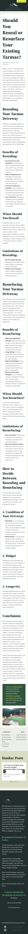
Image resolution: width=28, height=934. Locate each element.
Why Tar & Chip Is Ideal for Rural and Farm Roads (21, 735)
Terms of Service (17, 927)
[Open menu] (26, 7)
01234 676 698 (21, 1)
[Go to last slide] (4, 771)
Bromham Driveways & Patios (11, 62)
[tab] (10, 781)
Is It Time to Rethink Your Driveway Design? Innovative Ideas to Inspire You (14, 768)
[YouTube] (5, 930)
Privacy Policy (17, 930)
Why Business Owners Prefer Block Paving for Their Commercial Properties (7, 739)
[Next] (23, 771)
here (10, 689)
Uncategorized (7, 16)
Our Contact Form (14, 907)
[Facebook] (5, 926)
